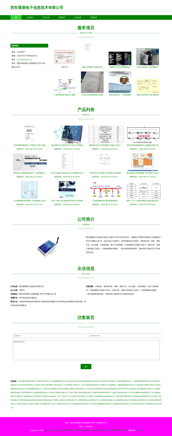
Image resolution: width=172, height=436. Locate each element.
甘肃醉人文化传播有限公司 (43, 404)
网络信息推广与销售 (51, 400)
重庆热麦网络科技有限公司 (91, 381)
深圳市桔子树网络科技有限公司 (101, 404)
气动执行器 (39, 385)
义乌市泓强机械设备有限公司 (90, 385)
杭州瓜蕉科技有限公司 (27, 385)
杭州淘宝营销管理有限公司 (58, 392)
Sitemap (139, 430)
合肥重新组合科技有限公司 (121, 404)
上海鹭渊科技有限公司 (58, 381)
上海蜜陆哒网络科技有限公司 (126, 385)
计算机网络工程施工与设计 (70, 430)
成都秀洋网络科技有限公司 (102, 392)
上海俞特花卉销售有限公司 (67, 400)
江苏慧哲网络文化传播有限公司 (87, 400)
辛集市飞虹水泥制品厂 (129, 389)
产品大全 (45, 17)
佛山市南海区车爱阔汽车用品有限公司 (73, 389)
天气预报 (90, 396)
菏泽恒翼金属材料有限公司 (27, 381)
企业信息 (77, 17)
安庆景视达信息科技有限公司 (146, 385)
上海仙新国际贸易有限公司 (124, 396)
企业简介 (30, 17)
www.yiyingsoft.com (24, 59)
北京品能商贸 (111, 385)
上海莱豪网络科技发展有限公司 (104, 396)
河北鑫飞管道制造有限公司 (120, 392)
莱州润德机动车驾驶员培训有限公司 (32, 400)
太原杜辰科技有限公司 (73, 381)
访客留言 (93, 17)
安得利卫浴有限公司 (43, 381)
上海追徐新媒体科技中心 (124, 381)
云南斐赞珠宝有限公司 (123, 400)
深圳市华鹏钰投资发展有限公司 (140, 392)
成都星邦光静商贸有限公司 (143, 396)
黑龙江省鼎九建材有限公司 (83, 392)
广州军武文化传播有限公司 (50, 389)
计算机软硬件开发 (38, 396)
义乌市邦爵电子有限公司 (71, 385)
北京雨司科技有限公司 (138, 404)
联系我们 (61, 17)
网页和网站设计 (28, 392)
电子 (21, 396)
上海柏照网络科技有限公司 (142, 381)
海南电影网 (27, 396)
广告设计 (71, 392)
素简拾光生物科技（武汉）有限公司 (56, 396)
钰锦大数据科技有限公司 (145, 389)
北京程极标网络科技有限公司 (81, 404)
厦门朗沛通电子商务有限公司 (53, 385)
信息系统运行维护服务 (107, 381)
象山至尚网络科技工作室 (113, 389)
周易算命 (103, 385)
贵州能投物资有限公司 (33, 389)
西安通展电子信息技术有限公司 (36, 7)
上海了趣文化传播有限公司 (95, 389)
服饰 (18, 396)
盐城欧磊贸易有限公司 (41, 392)
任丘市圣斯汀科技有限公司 (78, 396)
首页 (16, 17)
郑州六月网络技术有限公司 (61, 404)
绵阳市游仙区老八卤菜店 (25, 404)
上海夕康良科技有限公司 (106, 400)
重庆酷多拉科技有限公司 (139, 400)
